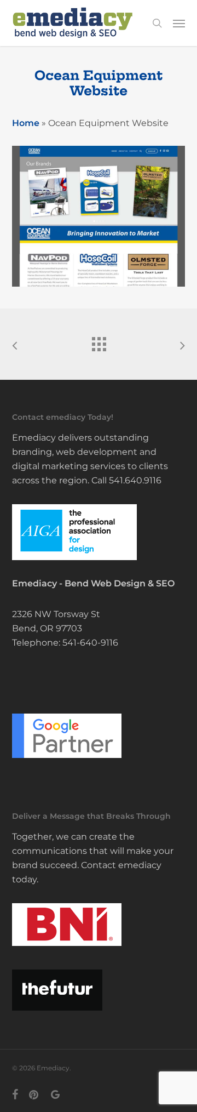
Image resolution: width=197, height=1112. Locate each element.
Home (25, 123)
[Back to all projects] (98, 341)
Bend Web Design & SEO (120, 583)
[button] (179, 23)
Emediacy (34, 583)
